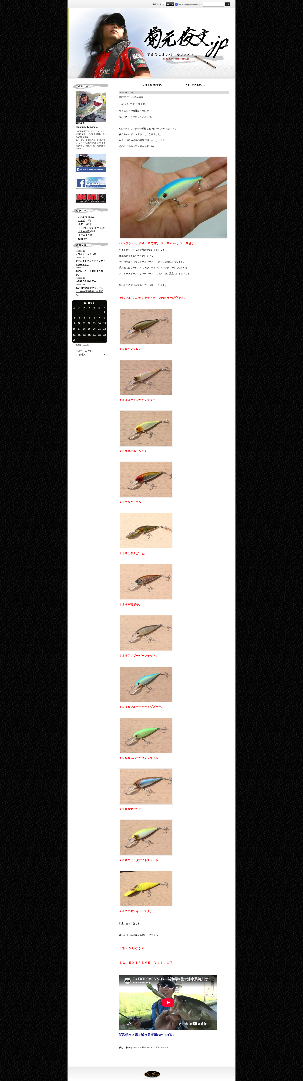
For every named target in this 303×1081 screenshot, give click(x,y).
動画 (80, 238)
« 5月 (78, 344)
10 (79, 323)
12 (89, 323)
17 (79, 329)
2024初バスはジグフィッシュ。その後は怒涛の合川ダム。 (89, 292)
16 (74, 329)
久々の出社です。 (154, 85)
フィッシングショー (88, 227)
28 (99, 334)
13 (94, 323)
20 (94, 329)
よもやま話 (84, 231)
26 (89, 334)
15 (104, 323)
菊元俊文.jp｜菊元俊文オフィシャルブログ (151, 43)
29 (104, 334)
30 (74, 340)
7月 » (86, 344)
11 (84, 323)
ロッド (81, 220)
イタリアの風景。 (194, 85)
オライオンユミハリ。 (87, 254)
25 (84, 334)
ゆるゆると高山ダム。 (87, 281)
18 (84, 329)
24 (79, 334)
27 (94, 334)
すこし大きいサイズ (168, 4)
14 (99, 323)
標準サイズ (164, 4)
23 (74, 334)
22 (104, 329)
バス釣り (82, 216)
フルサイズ (172, 4)
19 (89, 329)
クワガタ (82, 235)
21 (99, 329)
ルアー (81, 224)
